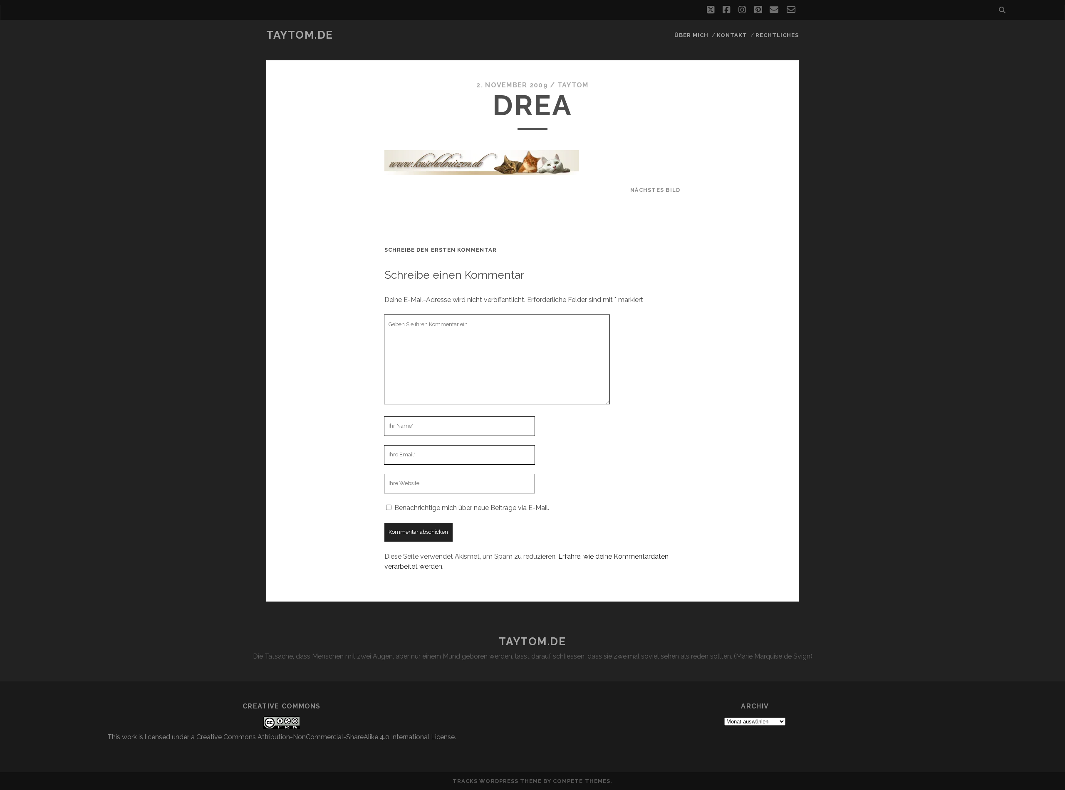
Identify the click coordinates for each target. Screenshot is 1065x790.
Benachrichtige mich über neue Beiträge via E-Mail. (471, 508)
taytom (573, 85)
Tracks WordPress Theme (497, 781)
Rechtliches (777, 35)
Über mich (691, 35)
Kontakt (732, 35)
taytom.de (299, 35)
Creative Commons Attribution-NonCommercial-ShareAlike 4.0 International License (325, 737)
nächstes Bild (655, 190)
